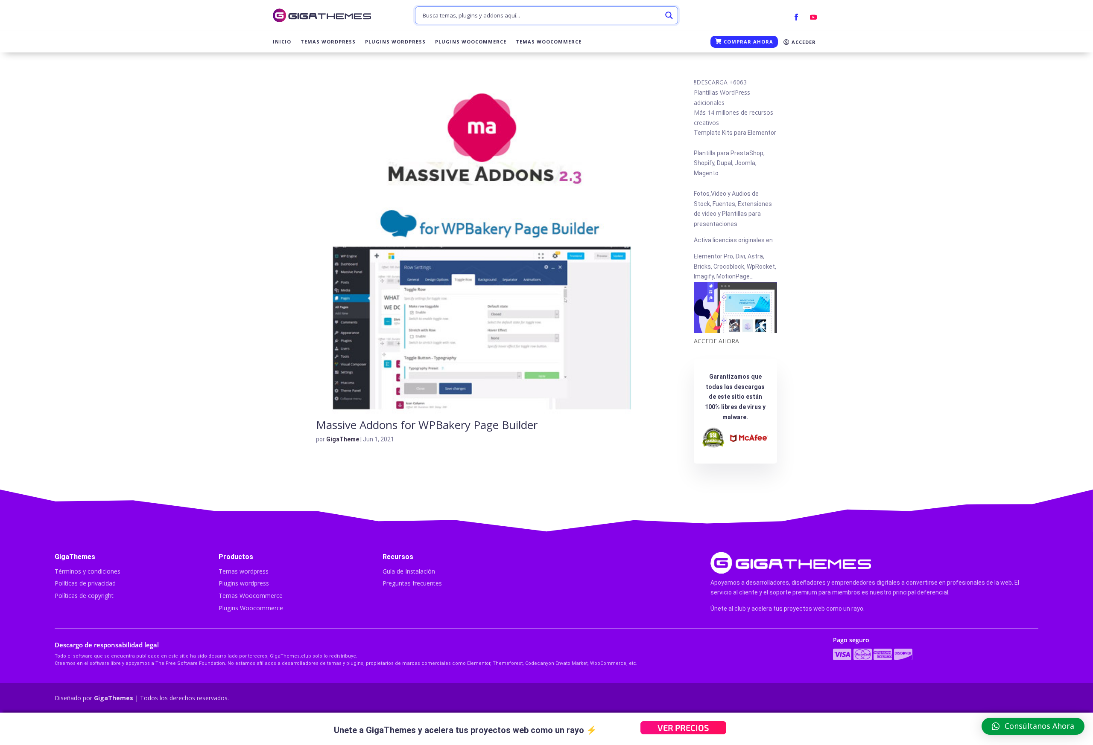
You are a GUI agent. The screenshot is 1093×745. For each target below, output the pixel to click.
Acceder (803, 42)
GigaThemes (113, 698)
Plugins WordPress (395, 42)
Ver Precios (683, 727)
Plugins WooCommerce (470, 42)
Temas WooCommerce (549, 42)
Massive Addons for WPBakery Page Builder (427, 424)
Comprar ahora (747, 41)
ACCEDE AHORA (716, 341)
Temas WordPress (328, 42)
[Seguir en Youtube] (813, 17)
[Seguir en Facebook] (796, 17)
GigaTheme (342, 439)
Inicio (282, 42)
